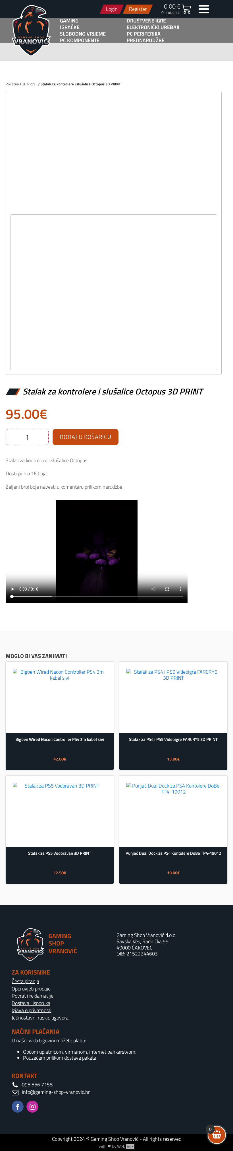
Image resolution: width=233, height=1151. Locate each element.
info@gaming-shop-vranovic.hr (56, 1092)
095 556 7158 (37, 1085)
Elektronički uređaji (153, 27)
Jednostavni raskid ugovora (40, 1018)
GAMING (69, 20)
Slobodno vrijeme (83, 33)
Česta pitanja (25, 981)
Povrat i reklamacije (32, 996)
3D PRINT (29, 84)
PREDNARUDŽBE (146, 40)
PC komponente (79, 40)
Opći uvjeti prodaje (31, 989)
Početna (12, 84)
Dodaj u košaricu (85, 436)
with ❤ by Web (116, 1146)
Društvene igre (146, 20)
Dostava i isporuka (31, 1003)
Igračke (70, 27)
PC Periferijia (144, 33)
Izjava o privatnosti (31, 1010)
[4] (113, 208)
